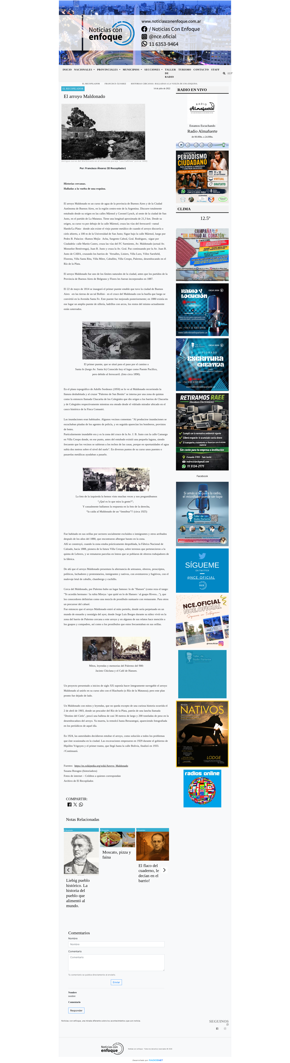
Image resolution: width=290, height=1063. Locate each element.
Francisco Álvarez (115, 84)
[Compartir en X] (75, 805)
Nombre (72, 938)
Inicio (67, 69)
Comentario (75, 951)
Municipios (131, 69)
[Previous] (68, 870)
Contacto (201, 69)
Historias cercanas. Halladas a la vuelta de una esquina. (164, 84)
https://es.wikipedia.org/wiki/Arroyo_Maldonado (101, 765)
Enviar (116, 982)
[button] (224, 73)
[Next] (164, 870)
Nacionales (83, 69)
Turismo (184, 69)
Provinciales (108, 69)
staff (215, 69)
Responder (76, 1010)
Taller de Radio (170, 73)
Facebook (202, 475)
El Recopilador (91, 84)
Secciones (152, 69)
